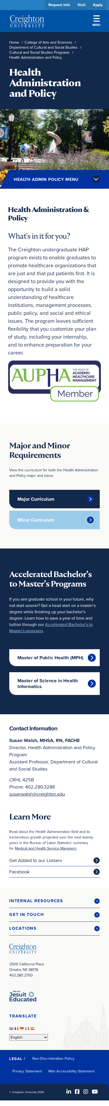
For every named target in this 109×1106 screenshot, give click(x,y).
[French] (17, 1030)
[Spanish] (33, 1030)
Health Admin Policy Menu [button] (46, 179)
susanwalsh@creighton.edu (37, 794)
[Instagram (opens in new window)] (85, 1092)
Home (14, 42)
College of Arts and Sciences (48, 42)
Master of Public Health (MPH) (50, 657)
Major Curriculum (35, 499)
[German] (22, 1030)
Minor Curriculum (35, 520)
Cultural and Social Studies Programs (39, 52)
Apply (98, 5)
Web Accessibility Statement (71, 1071)
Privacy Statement (27, 1071)
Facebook (19, 871)
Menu (96, 25)
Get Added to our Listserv (35, 860)
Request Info (59, 5)
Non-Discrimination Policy (53, 1058)
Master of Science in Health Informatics (47, 683)
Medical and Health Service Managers (45, 848)
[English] (12, 1030)
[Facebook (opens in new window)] (77, 1092)
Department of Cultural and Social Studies (43, 47)
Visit (81, 5)
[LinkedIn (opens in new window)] (69, 1092)
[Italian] (27, 1030)
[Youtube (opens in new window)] (95, 1092)
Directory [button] (49, 162)
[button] (54, 901)
